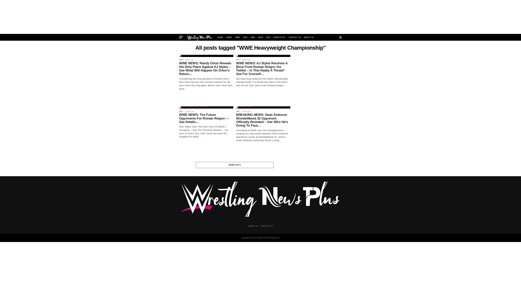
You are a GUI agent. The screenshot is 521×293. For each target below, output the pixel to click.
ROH (268, 37)
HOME (220, 37)
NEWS (229, 37)
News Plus (279, 37)
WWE (237, 37)
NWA (253, 37)
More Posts (235, 165)
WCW (260, 37)
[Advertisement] (260, 17)
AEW (245, 37)
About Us (309, 37)
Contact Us (295, 37)
